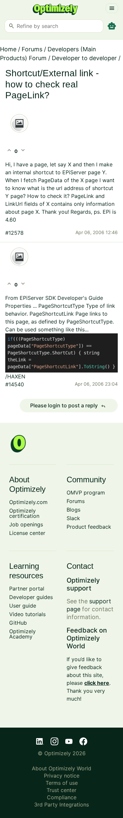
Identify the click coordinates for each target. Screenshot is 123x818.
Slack (73, 518)
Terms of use (62, 783)
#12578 (14, 232)
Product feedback (89, 526)
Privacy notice (61, 775)
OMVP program (86, 492)
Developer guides (31, 597)
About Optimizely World (61, 768)
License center (27, 533)
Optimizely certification (24, 513)
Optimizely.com (28, 502)
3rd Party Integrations (61, 804)
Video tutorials (27, 614)
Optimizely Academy (22, 634)
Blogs (73, 509)
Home (8, 49)
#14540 (14, 384)
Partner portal (26, 588)
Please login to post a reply (68, 405)
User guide (22, 605)
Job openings (26, 524)
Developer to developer (84, 58)
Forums (32, 49)
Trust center (61, 790)
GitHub (18, 622)
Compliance (61, 797)
